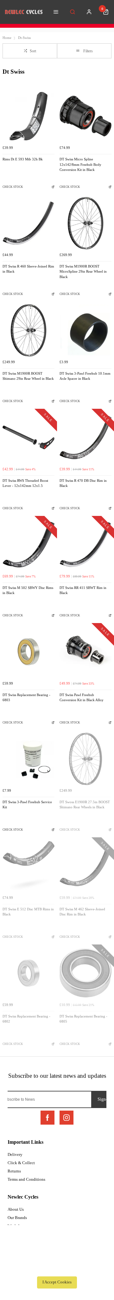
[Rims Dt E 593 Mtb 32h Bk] (28, 116)
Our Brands (17, 1217)
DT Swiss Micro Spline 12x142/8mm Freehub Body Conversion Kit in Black (80, 165)
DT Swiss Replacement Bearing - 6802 (26, 1019)
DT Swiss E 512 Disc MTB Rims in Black (28, 911)
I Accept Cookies (57, 1282)
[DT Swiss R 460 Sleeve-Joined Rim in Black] (28, 223)
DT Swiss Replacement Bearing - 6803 (26, 697)
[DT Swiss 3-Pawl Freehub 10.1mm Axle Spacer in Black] (85, 330)
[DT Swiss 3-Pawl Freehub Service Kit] (28, 759)
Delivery (15, 1154)
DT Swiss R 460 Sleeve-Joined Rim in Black (28, 269)
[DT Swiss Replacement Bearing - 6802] (28, 973)
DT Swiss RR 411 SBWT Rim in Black (83, 590)
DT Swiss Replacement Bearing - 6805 (83, 1019)
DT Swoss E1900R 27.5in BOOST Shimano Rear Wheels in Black (85, 804)
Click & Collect (21, 1162)
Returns (14, 1171)
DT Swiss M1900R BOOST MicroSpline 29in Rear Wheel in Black (83, 272)
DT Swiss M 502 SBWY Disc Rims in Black (28, 590)
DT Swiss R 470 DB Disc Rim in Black (83, 483)
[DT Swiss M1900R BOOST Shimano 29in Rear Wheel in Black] (28, 330)
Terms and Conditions (26, 1179)
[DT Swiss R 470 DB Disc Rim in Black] (85, 437)
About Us (16, 1209)
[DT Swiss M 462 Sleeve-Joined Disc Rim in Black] (85, 866)
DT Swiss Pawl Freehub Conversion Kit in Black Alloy (82, 697)
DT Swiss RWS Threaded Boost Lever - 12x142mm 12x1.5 (25, 483)
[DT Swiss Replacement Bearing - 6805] (85, 973)
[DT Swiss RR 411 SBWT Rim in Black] (85, 544)
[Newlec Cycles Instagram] (66, 1118)
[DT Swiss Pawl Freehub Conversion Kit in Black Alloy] (85, 652)
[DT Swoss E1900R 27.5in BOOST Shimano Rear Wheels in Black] (85, 759)
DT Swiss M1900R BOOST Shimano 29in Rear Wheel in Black (28, 376)
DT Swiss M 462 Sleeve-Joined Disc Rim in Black (82, 911)
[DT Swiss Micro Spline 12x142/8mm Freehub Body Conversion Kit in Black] (85, 116)
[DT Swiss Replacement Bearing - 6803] (28, 652)
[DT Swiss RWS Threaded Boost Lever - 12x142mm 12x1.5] (28, 437)
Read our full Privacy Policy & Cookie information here (57, 1268)
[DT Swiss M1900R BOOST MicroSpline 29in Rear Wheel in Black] (85, 223)
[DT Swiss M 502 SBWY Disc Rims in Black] (28, 544)
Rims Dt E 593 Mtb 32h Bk (23, 159)
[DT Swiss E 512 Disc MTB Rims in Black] (28, 866)
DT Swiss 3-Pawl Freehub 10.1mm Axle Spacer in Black (85, 376)
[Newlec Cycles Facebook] (47, 1118)
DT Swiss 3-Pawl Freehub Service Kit (27, 804)
